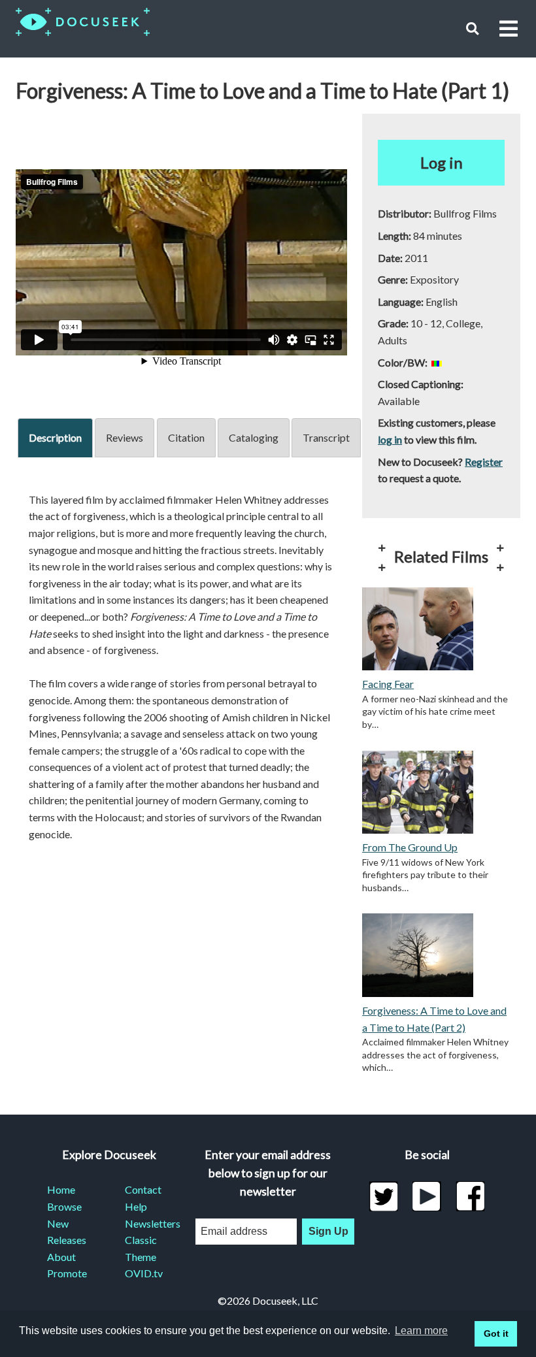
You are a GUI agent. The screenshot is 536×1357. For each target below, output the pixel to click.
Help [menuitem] (136, 1206)
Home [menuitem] (61, 1189)
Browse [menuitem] (64, 1206)
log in (390, 439)
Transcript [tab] (326, 437)
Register (484, 461)
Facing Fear (388, 684)
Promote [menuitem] (67, 1273)
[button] (472, 28)
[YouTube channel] (427, 1196)
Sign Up (328, 1231)
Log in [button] (441, 162)
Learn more (421, 1330)
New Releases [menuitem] (66, 1232)
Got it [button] (496, 1333)
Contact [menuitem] (143, 1189)
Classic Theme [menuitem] (141, 1248)
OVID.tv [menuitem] (144, 1273)
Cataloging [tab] (253, 437)
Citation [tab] (186, 437)
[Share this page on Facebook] (470, 1196)
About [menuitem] (61, 1257)
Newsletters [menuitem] (148, 1223)
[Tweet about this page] (383, 1196)
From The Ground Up (410, 847)
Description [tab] (55, 437)
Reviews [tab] (124, 437)
